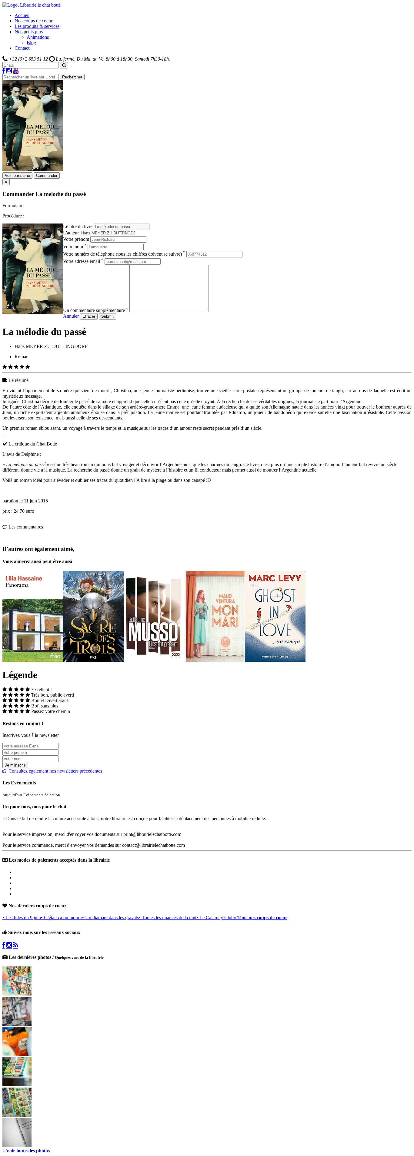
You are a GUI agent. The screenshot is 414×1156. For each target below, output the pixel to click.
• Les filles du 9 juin (21, 917)
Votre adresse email (83, 261)
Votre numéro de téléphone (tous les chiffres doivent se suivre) (124, 254)
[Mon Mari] (214, 660)
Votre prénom (76, 239)
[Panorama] (32, 660)
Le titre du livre (77, 226)
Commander (46, 175)
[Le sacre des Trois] (93, 660)
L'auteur (71, 232)
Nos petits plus (29, 31)
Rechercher (72, 77)
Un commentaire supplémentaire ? (95, 310)
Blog (31, 42)
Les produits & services (37, 26)
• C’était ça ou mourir (61, 917)
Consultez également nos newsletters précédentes (54, 770)
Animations (38, 37)
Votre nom (74, 246)
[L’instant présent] (154, 660)
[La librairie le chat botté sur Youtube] (15, 71)
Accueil (22, 15)
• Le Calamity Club (215, 917)
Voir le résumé (17, 175)
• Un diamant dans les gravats (110, 917)
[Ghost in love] (275, 660)
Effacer (88, 316)
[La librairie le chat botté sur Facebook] (3, 71)
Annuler (71, 316)
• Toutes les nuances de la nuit (167, 917)
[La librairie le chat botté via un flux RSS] (15, 945)
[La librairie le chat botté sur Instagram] (9, 71)
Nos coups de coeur (33, 20)
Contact (22, 48)
